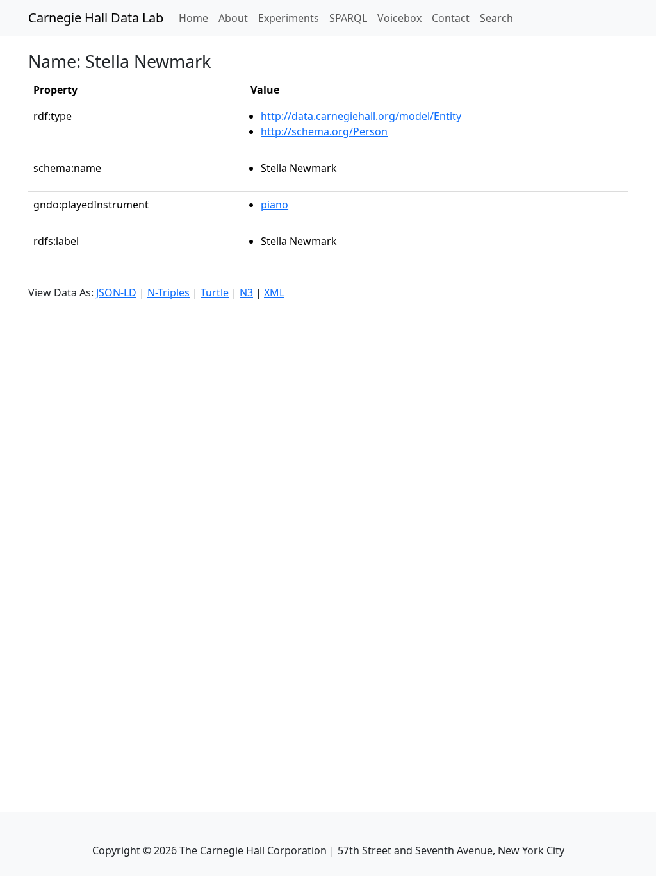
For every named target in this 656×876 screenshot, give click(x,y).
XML (274, 292)
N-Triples (168, 292)
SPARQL (348, 18)
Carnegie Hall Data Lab (95, 17)
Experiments (288, 18)
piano (274, 205)
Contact (451, 18)
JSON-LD (116, 292)
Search (496, 18)
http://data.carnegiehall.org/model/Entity (361, 116)
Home (196, 17)
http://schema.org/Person (324, 131)
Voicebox (399, 18)
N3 (246, 292)
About (233, 18)
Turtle (215, 292)
